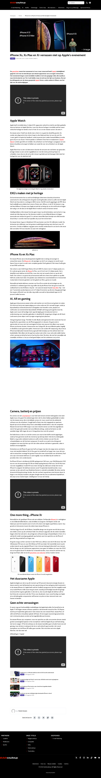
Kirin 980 (55, 288)
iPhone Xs (27, 261)
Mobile (13, 58)
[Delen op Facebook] (34, 717)
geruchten (15, 71)
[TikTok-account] (91, 758)
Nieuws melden (52, 764)
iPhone (30, 271)
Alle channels (51, 7)
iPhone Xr (54, 519)
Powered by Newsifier (50, 772)
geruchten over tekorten (37, 553)
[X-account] (76, 758)
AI (22, 7)
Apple (54, 71)
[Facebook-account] (80, 758)
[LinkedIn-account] (88, 758)
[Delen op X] (39, 717)
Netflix (27, 7)
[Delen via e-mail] (52, 717)
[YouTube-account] (95, 758)
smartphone (26, 416)
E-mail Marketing (15, 7)
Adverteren (61, 7)
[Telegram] (43, 717)
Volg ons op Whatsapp (72, 7)
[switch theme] (87, 3)
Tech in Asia (42, 7)
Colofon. (66, 764)
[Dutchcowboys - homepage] (18, 3)
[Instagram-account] (84, 758)
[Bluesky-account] (99, 758)
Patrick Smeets (33, 58)
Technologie (34, 7)
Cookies (60, 764)
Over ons (43, 764)
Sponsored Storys (85, 7)
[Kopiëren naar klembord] (47, 717)
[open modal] (90, 3)
